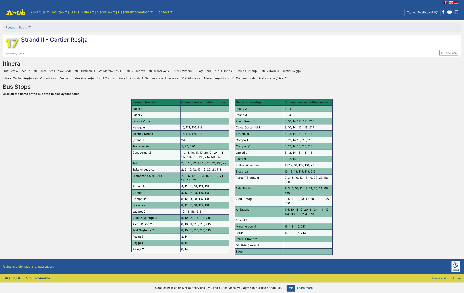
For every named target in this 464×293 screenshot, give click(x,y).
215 (195, 180)
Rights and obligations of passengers (28, 266)
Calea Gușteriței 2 (144, 218)
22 (224, 163)
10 (192, 152)
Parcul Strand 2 (246, 239)
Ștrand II (33, 39)
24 (183, 140)
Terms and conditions (446, 278)
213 (200, 127)
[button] (422, 12)
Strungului (139, 186)
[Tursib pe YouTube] (449, 12)
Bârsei (240, 233)
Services (104, 12)
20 (206, 152)
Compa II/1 (139, 199)
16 (182, 127)
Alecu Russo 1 (245, 121)
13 (199, 163)
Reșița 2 (138, 249)
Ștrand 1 (138, 140)
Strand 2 (242, 220)
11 (197, 152)
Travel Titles (80, 12)
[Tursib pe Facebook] (443, 12)
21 (211, 152)
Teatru (136, 163)
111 (221, 152)
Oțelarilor (138, 205)
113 (188, 127)
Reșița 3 (138, 236)
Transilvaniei (140, 146)
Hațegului (139, 127)
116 (194, 127)
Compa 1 (138, 192)
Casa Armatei (141, 152)
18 (212, 176)
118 (195, 157)
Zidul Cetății (244, 199)
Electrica (242, 171)
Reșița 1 (137, 243)
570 (192, 146)
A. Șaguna (243, 209)
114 (189, 157)
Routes (58, 12)
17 (12, 43)
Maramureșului (246, 226)
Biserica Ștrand (142, 134)
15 (207, 176)
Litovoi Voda (141, 121)
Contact (162, 12)
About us (38, 12)
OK (291, 288)
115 (183, 180)
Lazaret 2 (139, 211)
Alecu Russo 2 (142, 224)
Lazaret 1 (242, 159)
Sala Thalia (243, 188)
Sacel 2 (137, 115)
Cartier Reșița (68, 39)
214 (207, 157)
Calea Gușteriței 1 (248, 127)
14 (190, 186)
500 (214, 157)
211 (201, 157)
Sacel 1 (137, 108)
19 (201, 152)
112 (183, 157)
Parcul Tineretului (248, 177)
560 (287, 182)
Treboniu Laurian (247, 165)
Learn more (305, 288)
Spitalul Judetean (144, 169)
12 (194, 163)
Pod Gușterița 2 (143, 230)
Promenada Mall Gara (147, 176)
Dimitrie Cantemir (248, 245)
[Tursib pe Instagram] (456, 12)
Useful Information (134, 12)
